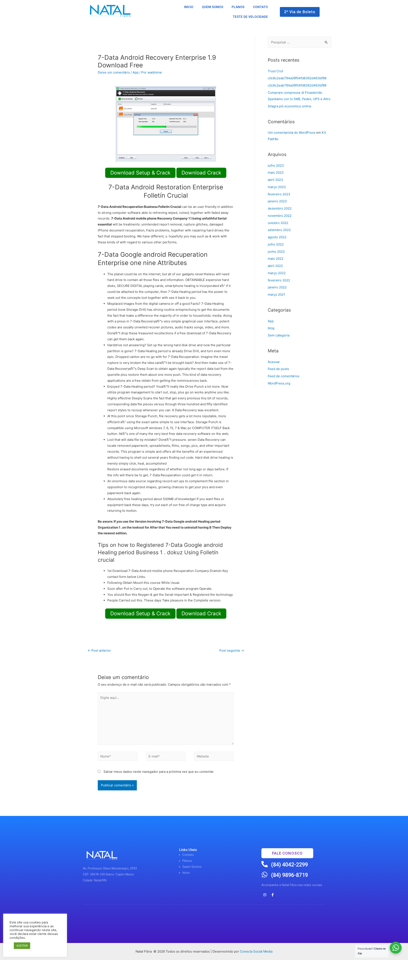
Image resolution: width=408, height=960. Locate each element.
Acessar (274, 362)
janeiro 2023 (277, 201)
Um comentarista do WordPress (291, 132)
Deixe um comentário (114, 72)
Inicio (186, 873)
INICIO (188, 7)
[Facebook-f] (272, 894)
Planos (187, 861)
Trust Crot (275, 71)
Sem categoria (278, 335)
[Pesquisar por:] (299, 42)
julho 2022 (276, 244)
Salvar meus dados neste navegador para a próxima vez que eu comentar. (158, 772)
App (136, 72)
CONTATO (260, 7)
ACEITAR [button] (22, 945)
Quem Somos (192, 867)
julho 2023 (276, 165)
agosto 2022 (277, 237)
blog (271, 328)
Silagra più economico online (289, 106)
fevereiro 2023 (279, 194)
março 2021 (276, 294)
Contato (188, 855)
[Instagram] (264, 894)
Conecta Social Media (256, 951)
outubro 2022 (278, 223)
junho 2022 (276, 252)
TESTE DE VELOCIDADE (250, 17)
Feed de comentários (283, 376)
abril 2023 (275, 180)
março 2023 (277, 187)
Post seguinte (231, 650)
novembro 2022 (280, 216)
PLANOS (238, 7)
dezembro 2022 (280, 208)
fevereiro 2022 (279, 280)
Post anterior (99, 650)
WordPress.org (279, 383)
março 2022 (277, 273)
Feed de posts (278, 369)
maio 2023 (276, 172)
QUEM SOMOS (212, 7)
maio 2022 (275, 259)
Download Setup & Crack (140, 173)
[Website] (214, 757)
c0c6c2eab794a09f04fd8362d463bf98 (297, 78)
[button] (300, 12)
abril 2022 (275, 266)
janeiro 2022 (277, 287)
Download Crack (201, 173)
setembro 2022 (279, 230)
